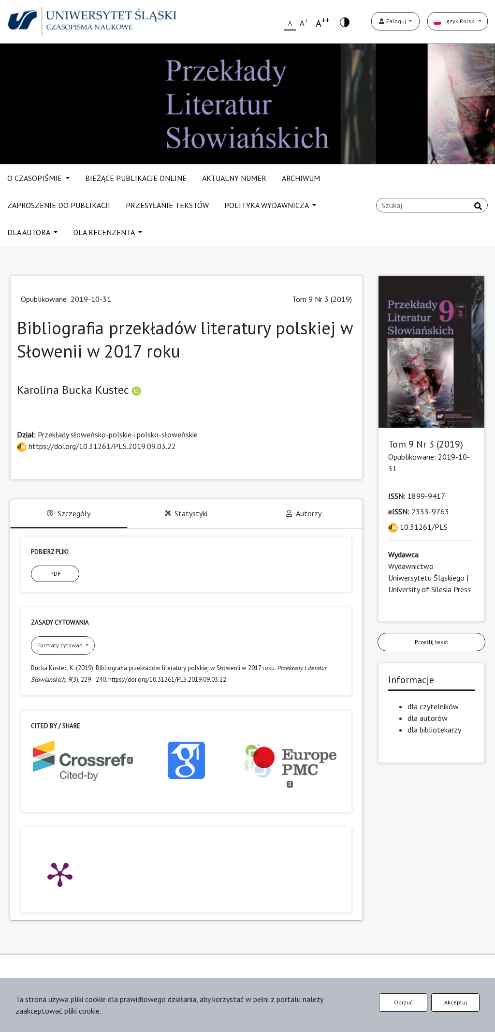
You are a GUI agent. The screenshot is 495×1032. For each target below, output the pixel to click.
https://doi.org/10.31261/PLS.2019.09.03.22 (101, 446)
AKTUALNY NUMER (234, 178)
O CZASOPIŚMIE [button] (35, 178)
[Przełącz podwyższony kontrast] (344, 21)
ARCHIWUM (301, 178)
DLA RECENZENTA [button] (104, 232)
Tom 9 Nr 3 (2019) (322, 299)
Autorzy (308, 513)
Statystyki (191, 513)
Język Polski (459, 21)
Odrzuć (403, 1002)
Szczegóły (74, 513)
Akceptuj (455, 1002)
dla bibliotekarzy (434, 729)
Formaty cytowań (60, 645)
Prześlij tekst (431, 641)
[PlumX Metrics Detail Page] (60, 874)
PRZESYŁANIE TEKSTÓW (167, 205)
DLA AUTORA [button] (29, 232)
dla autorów (428, 718)
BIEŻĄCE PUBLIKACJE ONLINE (136, 178)
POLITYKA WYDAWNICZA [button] (267, 205)
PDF (55, 573)
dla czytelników (433, 706)
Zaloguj (396, 21)
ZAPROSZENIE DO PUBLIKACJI (58, 205)
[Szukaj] (478, 206)
